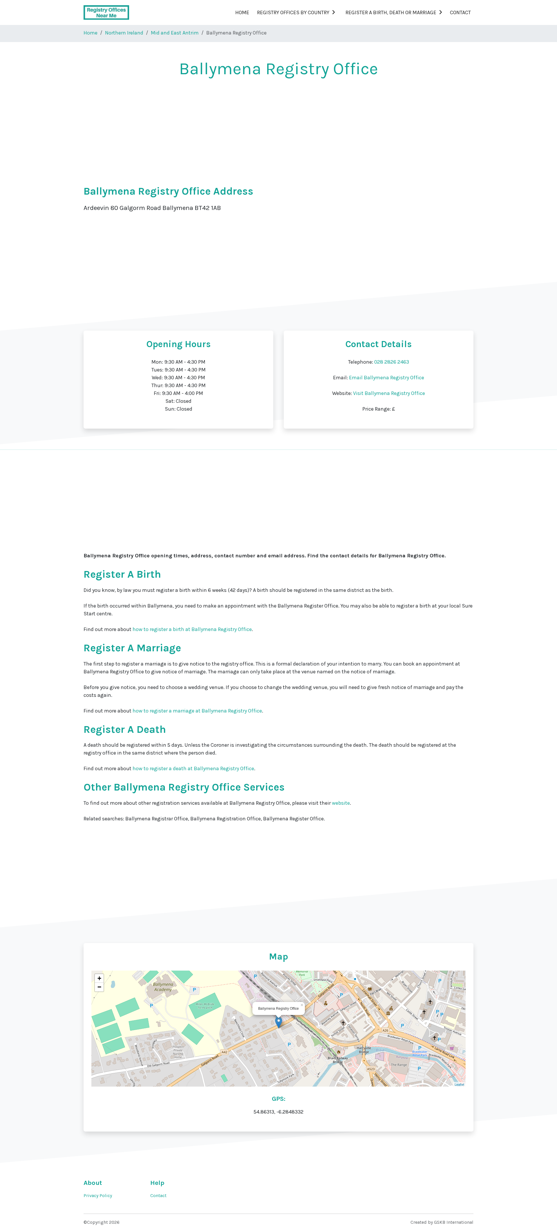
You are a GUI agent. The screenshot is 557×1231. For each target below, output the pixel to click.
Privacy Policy (98, 1195)
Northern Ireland (124, 33)
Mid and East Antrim (175, 33)
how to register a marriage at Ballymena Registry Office (197, 711)
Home (242, 12)
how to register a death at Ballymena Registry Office (193, 768)
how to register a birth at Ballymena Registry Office (192, 629)
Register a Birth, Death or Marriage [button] (391, 12)
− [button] (99, 987)
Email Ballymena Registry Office (386, 377)
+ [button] (99, 978)
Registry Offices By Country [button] (293, 12)
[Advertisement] (258, 128)
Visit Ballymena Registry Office (389, 393)
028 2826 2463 (391, 362)
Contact (460, 12)
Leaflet (459, 1084)
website (341, 803)
